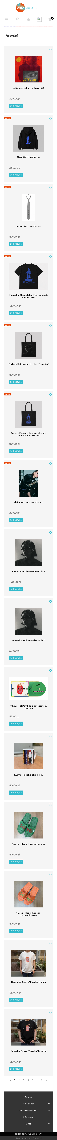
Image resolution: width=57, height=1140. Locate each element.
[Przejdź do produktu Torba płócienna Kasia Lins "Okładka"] (28, 344)
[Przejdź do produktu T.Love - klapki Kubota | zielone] (28, 823)
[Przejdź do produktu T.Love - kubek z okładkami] (28, 754)
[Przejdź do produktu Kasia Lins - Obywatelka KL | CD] (28, 620)
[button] (6, 19)
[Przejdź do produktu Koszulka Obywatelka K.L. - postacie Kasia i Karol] (28, 275)
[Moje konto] (28, 19)
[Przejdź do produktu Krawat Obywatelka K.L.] (28, 206)
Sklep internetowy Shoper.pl (28, 1138)
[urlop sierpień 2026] (28, 26)
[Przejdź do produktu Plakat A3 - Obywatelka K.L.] (28, 482)
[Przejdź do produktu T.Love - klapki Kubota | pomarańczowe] (28, 892)
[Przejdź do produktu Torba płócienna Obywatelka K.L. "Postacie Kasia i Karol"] (28, 413)
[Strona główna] (28, 7)
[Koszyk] (50, 19)
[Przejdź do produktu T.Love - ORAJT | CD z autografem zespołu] (28, 687)
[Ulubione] (39, 19)
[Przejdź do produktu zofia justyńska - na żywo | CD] (28, 67)
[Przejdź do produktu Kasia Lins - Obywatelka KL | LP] (28, 551)
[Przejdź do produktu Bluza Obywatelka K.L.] (28, 137)
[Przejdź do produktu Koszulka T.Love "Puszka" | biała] (28, 962)
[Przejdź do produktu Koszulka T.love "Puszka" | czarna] (28, 1031)
